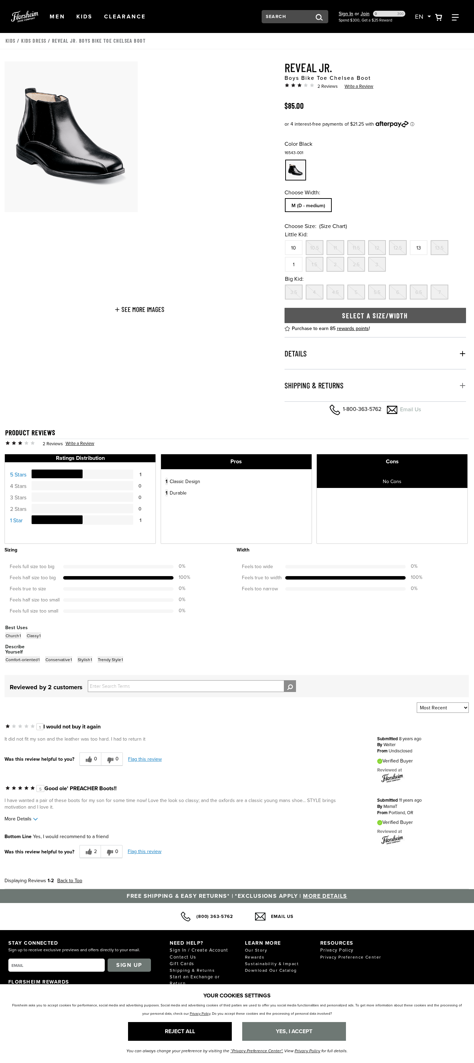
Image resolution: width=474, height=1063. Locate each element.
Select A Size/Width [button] (375, 315)
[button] (57, 16)
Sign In (346, 13)
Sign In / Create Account (199, 950)
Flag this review (145, 759)
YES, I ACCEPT (294, 1031)
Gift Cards (182, 963)
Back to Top (69, 880)
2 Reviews (328, 86)
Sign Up (129, 965)
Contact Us (183, 957)
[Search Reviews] (290, 686)
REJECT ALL (180, 1031)
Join (365, 13)
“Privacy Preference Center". (256, 1051)
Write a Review (359, 86)
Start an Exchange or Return (195, 979)
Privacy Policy (337, 950)
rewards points (353, 328)
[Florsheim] (392, 778)
